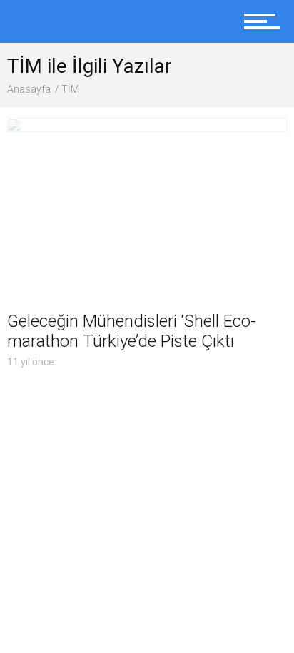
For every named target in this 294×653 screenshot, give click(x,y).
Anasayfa (29, 89)
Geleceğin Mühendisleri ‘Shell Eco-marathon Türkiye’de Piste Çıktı (131, 331)
